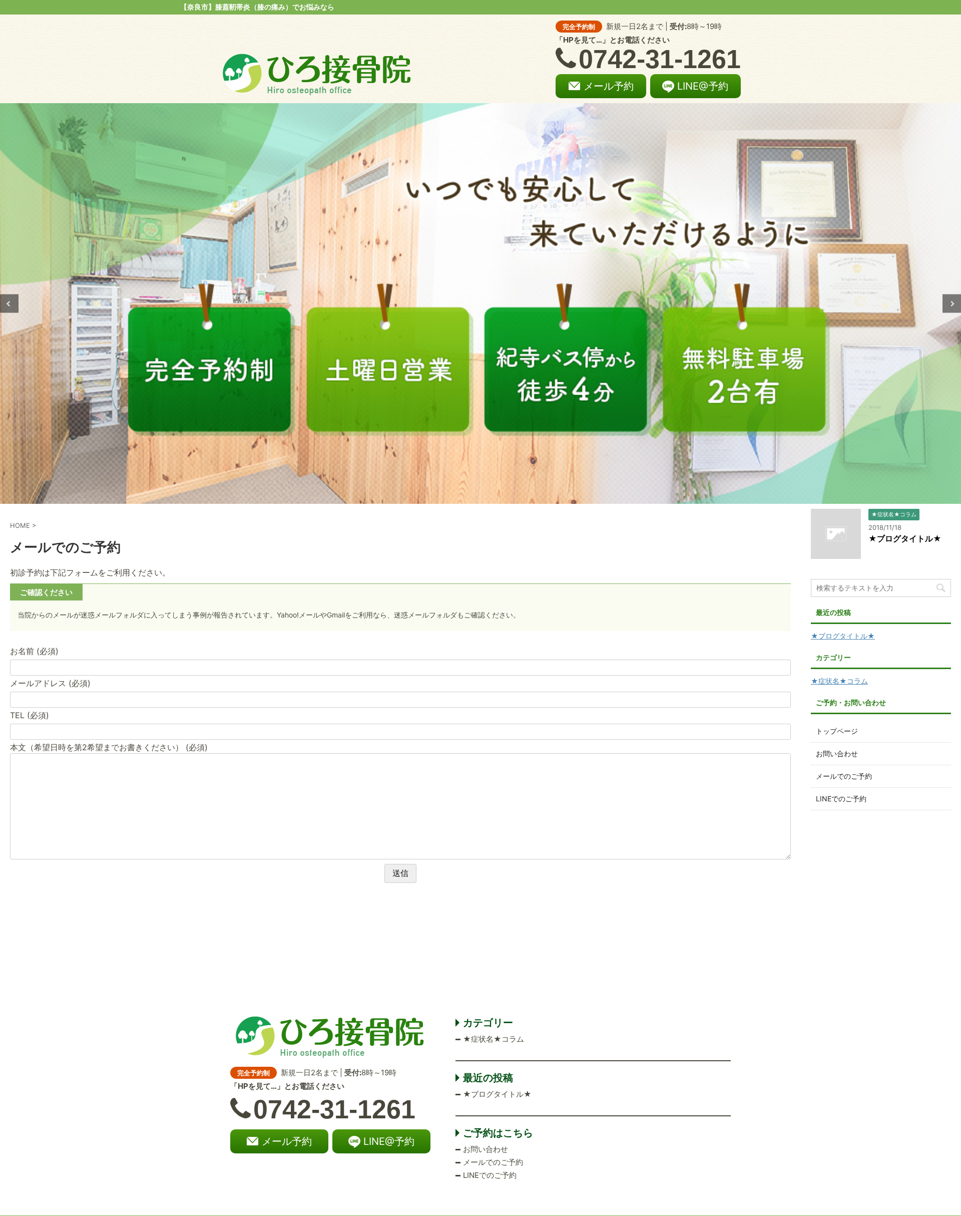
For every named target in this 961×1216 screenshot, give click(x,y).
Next (951, 303)
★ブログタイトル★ (904, 538)
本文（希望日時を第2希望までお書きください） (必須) (109, 747)
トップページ (837, 731)
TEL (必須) (29, 715)
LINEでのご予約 (841, 798)
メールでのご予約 (844, 776)
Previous (9, 303)
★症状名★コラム (839, 681)
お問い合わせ (837, 753)
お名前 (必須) (34, 651)
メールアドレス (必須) (50, 683)
